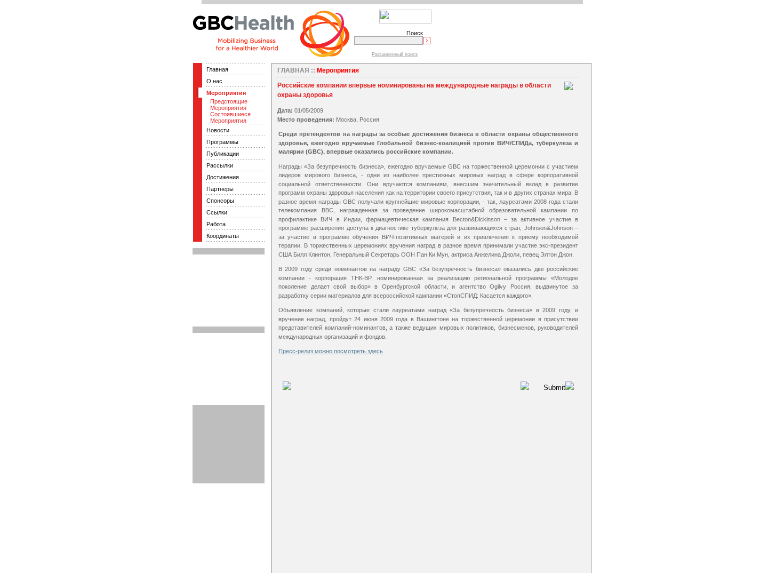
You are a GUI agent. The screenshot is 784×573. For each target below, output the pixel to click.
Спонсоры (220, 200)
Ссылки (216, 212)
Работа (216, 224)
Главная (217, 69)
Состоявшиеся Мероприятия (230, 117)
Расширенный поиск (395, 54)
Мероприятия (226, 93)
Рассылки (219, 165)
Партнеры (220, 189)
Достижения (222, 177)
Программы (222, 142)
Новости (217, 130)
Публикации (222, 153)
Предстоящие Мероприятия (228, 104)
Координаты (222, 236)
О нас (214, 81)
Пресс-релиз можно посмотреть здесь (330, 351)
